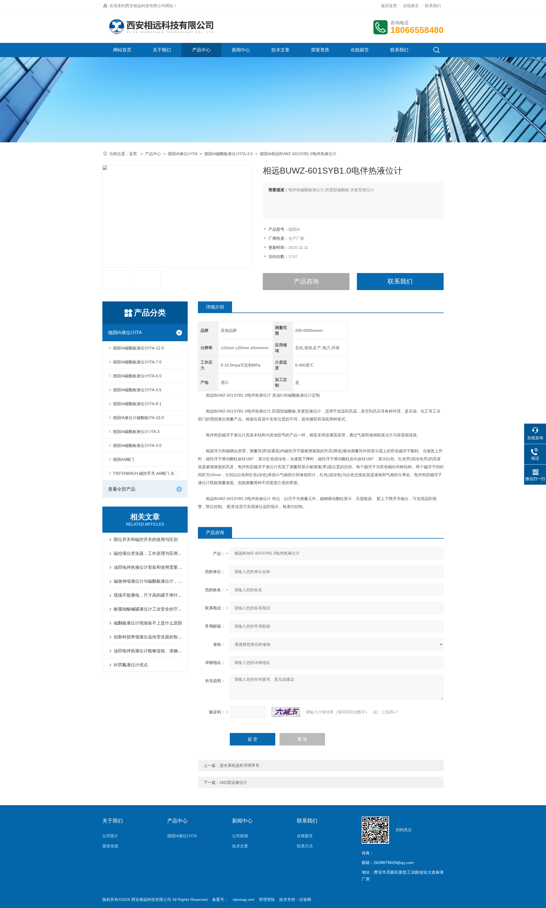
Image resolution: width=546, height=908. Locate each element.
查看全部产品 (121, 489)
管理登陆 (267, 899)
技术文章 (280, 49)
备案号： (220, 899)
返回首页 (389, 5)
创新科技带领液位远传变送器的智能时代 (148, 636)
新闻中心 (241, 49)
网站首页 (122, 49)
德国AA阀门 (123, 459)
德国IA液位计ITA (182, 153)
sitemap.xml (243, 899)
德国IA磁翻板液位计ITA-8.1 (137, 403)
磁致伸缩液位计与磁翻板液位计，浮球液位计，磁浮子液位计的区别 (148, 581)
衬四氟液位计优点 (131, 664)
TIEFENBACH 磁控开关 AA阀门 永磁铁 (147, 473)
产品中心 (201, 49)
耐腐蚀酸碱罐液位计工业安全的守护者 (148, 609)
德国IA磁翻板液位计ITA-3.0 (137, 445)
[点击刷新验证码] (286, 712)
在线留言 (411, 5)
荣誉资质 (320, 49)
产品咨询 (306, 281)
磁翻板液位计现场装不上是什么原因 (148, 622)
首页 (133, 153)
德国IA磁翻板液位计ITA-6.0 (137, 376)
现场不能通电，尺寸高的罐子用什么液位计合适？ (148, 595)
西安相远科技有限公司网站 (149, 5)
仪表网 (305, 899)
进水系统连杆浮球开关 (239, 765)
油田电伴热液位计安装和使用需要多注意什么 (148, 567)
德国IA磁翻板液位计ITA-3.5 (228, 153)
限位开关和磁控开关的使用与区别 (146, 539)
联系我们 (433, 5)
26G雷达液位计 (233, 782)
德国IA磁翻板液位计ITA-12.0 (138, 348)
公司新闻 (240, 836)
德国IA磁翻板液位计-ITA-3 (136, 431)
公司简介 (110, 836)
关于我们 (162, 49)
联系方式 (305, 846)
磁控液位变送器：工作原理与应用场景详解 (148, 553)
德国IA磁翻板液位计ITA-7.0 (137, 362)
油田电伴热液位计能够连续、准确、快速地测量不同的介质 (148, 650)
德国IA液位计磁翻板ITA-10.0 (138, 417)
